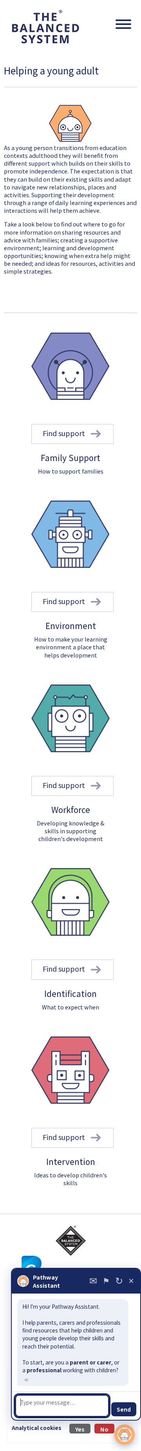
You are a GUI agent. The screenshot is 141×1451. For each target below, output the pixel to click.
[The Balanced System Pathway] (70, 1241)
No (104, 1429)
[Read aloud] (25, 1379)
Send (124, 1409)
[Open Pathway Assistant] (124, 1434)
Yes (80, 1429)
